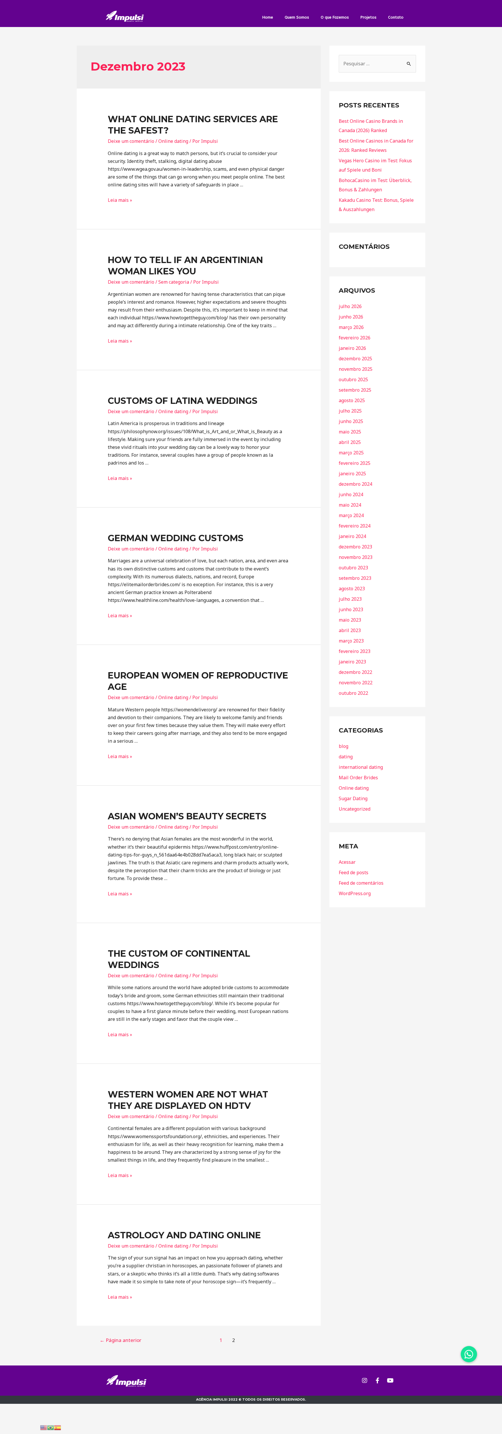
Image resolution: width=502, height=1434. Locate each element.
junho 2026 (351, 317)
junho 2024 (351, 494)
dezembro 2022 (355, 672)
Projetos (368, 17)
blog (343, 746)
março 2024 (351, 515)
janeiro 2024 (352, 536)
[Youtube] (390, 1380)
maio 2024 (350, 505)
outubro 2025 (353, 379)
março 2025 (351, 452)
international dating (361, 767)
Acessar (347, 862)
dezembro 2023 (355, 547)
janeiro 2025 (352, 473)
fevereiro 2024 (354, 526)
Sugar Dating (353, 798)
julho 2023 (350, 599)
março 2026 (351, 327)
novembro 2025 (355, 369)
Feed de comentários (361, 883)
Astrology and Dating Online (184, 1235)
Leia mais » (120, 200)
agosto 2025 (352, 400)
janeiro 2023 (352, 661)
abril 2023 (350, 630)
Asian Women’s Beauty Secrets (187, 816)
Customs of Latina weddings (182, 400)
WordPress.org (355, 893)
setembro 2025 (355, 390)
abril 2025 (350, 442)
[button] (469, 1354)
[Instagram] (364, 1380)
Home (267, 17)
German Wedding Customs (175, 538)
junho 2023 (351, 609)
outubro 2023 (353, 567)
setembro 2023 (355, 578)
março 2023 (351, 641)
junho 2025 (351, 421)
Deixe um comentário (131, 141)
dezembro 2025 (355, 358)
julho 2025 (350, 411)
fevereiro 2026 (354, 337)
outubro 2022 (353, 693)
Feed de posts (353, 872)
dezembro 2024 (355, 484)
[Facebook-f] (377, 1380)
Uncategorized (354, 809)
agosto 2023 (352, 588)
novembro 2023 (355, 557)
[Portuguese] (50, 1427)
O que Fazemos (335, 17)
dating (346, 756)
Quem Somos (297, 17)
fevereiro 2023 (354, 651)
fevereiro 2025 (354, 463)
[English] (43, 1427)
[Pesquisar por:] (377, 63)
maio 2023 (350, 620)
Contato (396, 17)
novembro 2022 (355, 682)
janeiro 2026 (352, 348)
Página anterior (120, 1340)
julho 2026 (350, 306)
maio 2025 (350, 432)
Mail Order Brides (358, 777)
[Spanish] (57, 1427)
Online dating (173, 141)
